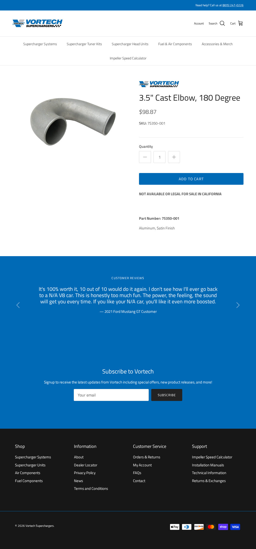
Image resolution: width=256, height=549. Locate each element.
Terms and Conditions (91, 488)
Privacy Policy (85, 473)
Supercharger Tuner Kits (84, 43)
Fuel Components (29, 481)
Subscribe (167, 394)
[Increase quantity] (174, 157)
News (78, 481)
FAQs (137, 473)
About (79, 457)
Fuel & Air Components (175, 43)
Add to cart (191, 179)
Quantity (146, 146)
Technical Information (209, 473)
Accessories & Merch (217, 43)
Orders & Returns (146, 457)
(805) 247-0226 (233, 5)
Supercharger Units (30, 465)
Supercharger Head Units (130, 43)
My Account (142, 465)
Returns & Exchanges (209, 481)
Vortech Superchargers (40, 525)
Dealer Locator (85, 465)
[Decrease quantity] (145, 157)
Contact (139, 481)
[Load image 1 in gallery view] (70, 121)
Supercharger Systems (40, 43)
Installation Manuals (208, 465)
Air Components (27, 473)
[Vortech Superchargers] (37, 23)
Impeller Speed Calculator (128, 58)
